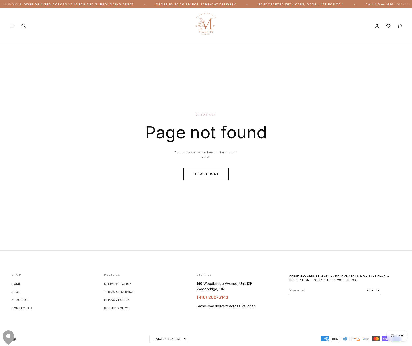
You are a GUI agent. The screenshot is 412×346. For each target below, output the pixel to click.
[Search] (23, 26)
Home (16, 283)
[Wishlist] (388, 26)
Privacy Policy (117, 300)
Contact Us (21, 308)
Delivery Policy (117, 283)
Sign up (373, 290)
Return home (206, 174)
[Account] (377, 26)
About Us (19, 300)
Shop (15, 292)
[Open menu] (12, 26)
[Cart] (399, 26)
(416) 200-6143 (212, 297)
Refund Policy (116, 308)
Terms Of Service (119, 292)
